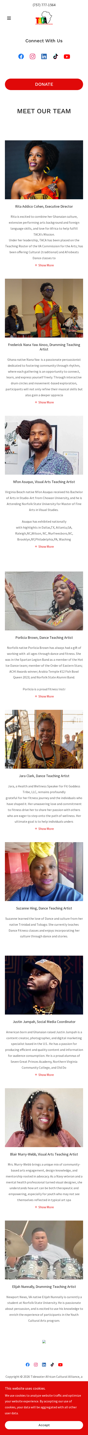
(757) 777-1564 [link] (44, 4)
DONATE (44, 84)
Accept (44, 1425)
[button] (11, 18)
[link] (44, 18)
